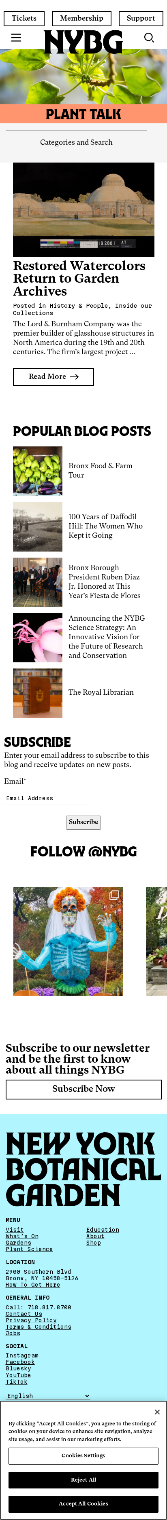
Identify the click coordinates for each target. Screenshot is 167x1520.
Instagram (22, 1355)
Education (102, 1229)
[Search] (150, 37)
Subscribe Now (83, 1089)
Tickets (24, 18)
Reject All (83, 1480)
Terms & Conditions (38, 1326)
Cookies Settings (83, 1456)
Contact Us (24, 1314)
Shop (93, 1242)
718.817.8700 (49, 1307)
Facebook (20, 1362)
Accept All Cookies (83, 1504)
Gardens (18, 1242)
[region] (83, 1460)
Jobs (13, 1333)
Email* (15, 781)
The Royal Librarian (101, 692)
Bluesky (18, 1368)
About (95, 1236)
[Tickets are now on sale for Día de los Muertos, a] (68, 941)
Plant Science (29, 1249)
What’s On (22, 1236)
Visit (15, 1229)
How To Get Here (33, 1284)
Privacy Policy (31, 1320)
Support (141, 18)
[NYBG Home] (83, 42)
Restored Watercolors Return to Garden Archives (79, 279)
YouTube (18, 1375)
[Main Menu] (16, 37)
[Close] (157, 1412)
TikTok (17, 1381)
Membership (81, 18)
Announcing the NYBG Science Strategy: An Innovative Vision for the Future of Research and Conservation (107, 637)
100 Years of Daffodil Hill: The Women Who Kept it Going (106, 526)
